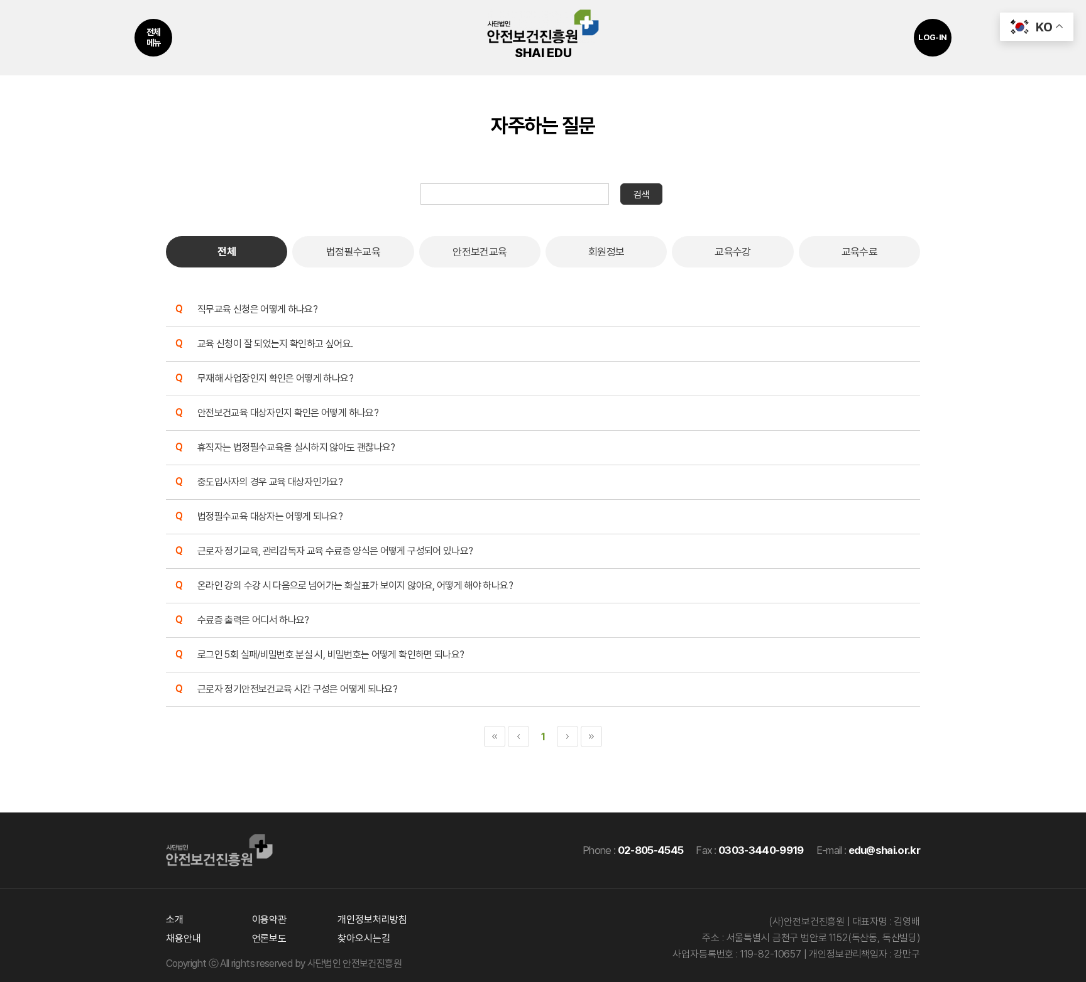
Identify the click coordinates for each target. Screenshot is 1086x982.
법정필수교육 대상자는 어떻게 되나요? (270, 516)
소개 (175, 919)
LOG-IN (932, 37)
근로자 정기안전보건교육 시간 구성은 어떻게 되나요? (297, 689)
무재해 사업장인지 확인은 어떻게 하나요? (275, 378)
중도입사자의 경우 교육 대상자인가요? (270, 482)
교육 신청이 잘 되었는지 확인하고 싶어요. (275, 344)
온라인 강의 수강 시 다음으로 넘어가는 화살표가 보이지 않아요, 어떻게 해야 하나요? (355, 585)
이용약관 (269, 919)
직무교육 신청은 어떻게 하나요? (257, 309)
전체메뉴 (153, 37)
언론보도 (269, 938)
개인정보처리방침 (372, 919)
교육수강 (732, 252)
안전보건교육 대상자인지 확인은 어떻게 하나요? (287, 413)
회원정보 (606, 252)
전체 (226, 252)
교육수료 (859, 252)
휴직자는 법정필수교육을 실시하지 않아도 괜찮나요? (296, 447)
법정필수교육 (353, 252)
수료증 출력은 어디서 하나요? (253, 620)
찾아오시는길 (363, 938)
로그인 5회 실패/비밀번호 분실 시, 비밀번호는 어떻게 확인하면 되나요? (330, 655)
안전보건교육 (479, 252)
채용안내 (183, 938)
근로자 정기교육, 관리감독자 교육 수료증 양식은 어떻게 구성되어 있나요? (335, 551)
